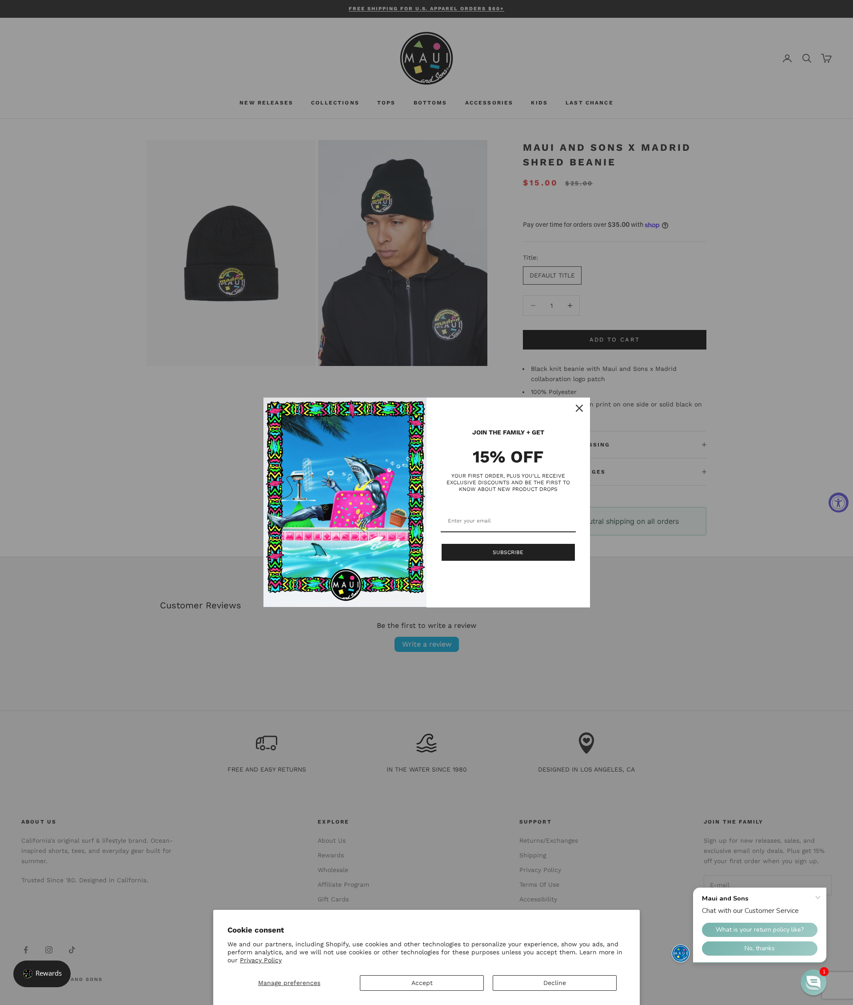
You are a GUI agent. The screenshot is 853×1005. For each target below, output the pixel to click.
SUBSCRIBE (508, 552)
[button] (813, 982)
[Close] (579, 408)
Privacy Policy (261, 960)
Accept (422, 982)
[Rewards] (42, 974)
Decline (554, 982)
